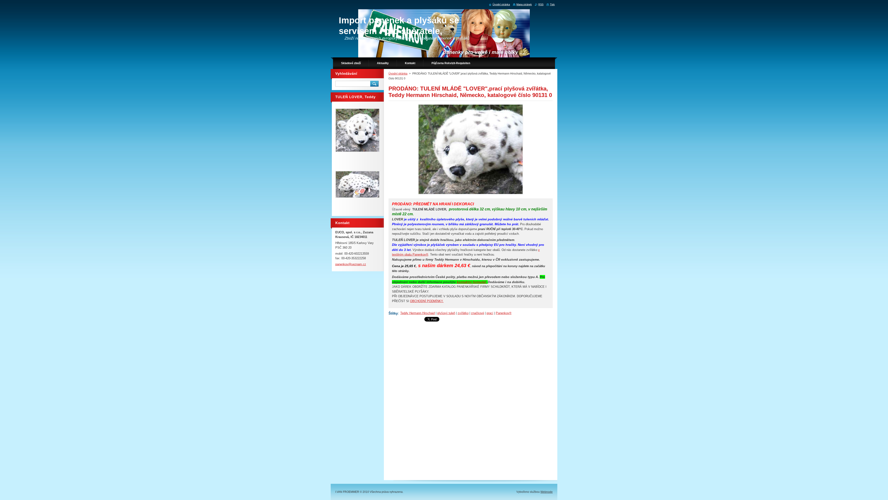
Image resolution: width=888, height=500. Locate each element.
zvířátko (463, 313)
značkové (477, 313)
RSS (540, 4)
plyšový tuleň (446, 313)
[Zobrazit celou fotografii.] (358, 130)
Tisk (552, 4)
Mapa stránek (524, 4)
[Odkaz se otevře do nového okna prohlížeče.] (470, 194)
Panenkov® (504, 313)
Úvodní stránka (397, 73)
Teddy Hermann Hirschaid (417, 313)
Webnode (546, 492)
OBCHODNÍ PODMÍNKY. (427, 301)
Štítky (393, 313)
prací (490, 313)
